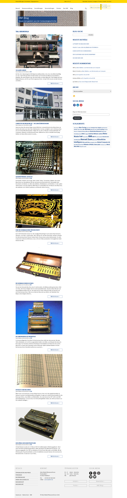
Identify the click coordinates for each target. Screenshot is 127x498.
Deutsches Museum (95, 131)
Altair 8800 (88, 127)
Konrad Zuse (86, 139)
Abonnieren (77, 118)
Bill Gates (87, 129)
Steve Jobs (97, 144)
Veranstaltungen (49, 8)
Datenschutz (25, 495)
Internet (104, 136)
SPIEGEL (91, 144)
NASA (96, 142)
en (67, 1)
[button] (74, 105)
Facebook (90, 1)
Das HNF (65, 8)
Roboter (86, 144)
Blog (71, 8)
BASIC (81, 129)
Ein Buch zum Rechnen (23, 390)
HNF (31, 71)
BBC (84, 129)
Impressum (18, 495)
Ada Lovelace (76, 127)
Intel (97, 136)
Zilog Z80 (81, 146)
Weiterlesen (55, 83)
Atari (79, 129)
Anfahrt (75, 481)
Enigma (86, 133)
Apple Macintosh (104, 127)
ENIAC (83, 134)
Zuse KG (84, 146)
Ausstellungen (38, 8)
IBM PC (94, 136)
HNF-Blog (100, 486)
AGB (31, 495)
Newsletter (85, 1)
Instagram (95, 1)
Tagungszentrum (34, 1)
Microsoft (84, 142)
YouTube (109, 1)
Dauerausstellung (27, 8)
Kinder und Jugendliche (22, 479)
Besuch (18, 8)
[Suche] (86, 8)
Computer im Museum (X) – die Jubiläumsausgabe (32, 123)
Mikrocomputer (91, 142)
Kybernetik (94, 139)
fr (68, 1)
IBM (90, 136)
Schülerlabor (27, 1)
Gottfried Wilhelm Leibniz (95, 134)
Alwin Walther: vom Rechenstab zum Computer (88, 67)
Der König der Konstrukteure (26, 443)
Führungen (19, 475)
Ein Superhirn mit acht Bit (83, 74)
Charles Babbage (100, 129)
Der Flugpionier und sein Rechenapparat (84, 54)
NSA (74, 144)
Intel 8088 (100, 136)
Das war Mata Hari (78, 58)
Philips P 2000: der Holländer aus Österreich (85, 47)
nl (70, 1)
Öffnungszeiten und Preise (23, 472)
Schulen (58, 8)
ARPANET (75, 129)
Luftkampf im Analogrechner (81, 44)
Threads (100, 1)
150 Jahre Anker (21, 70)
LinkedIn (104, 1)
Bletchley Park (93, 129)
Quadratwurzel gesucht (24, 177)
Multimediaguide (20, 477)
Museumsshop (20, 482)
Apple (99, 127)
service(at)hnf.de (48, 479)
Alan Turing (82, 127)
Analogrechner (94, 127)
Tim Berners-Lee (103, 144)
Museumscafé (19, 484)
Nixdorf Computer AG (103, 142)
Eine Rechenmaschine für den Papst (28, 230)
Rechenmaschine (79, 144)
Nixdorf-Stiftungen (20, 1)
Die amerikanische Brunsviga (26, 336)
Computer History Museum (84, 131)
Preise (75, 486)
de (65, 1)
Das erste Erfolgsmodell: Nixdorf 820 (88, 81)
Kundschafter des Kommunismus (82, 51)
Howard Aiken (85, 136)
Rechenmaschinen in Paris (24, 283)
